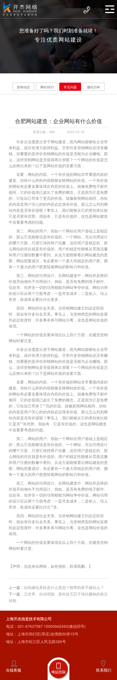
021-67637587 (30, 626)
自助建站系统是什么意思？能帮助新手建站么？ (64, 587)
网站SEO (47, 87)
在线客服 (13, 670)
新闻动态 (23, 87)
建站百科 (93, 87)
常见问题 (70, 87)
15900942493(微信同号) (65, 626)
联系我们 (103, 670)
